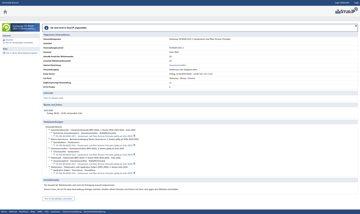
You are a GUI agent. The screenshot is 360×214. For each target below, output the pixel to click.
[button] (356, 26)
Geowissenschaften (177, 65)
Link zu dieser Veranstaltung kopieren (22, 53)
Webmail (13, 212)
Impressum (55, 212)
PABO (39, 212)
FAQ (47, 212)
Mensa (4, 212)
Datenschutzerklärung (72, 212)
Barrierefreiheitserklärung (94, 212)
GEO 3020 (208, 74)
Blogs (33, 212)
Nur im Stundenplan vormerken (19, 43)
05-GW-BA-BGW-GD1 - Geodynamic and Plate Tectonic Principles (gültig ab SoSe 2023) (94, 136)
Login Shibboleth (342, 3)
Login (356, 3)
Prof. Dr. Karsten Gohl (53, 98)
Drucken (9, 40)
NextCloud (23, 212)
